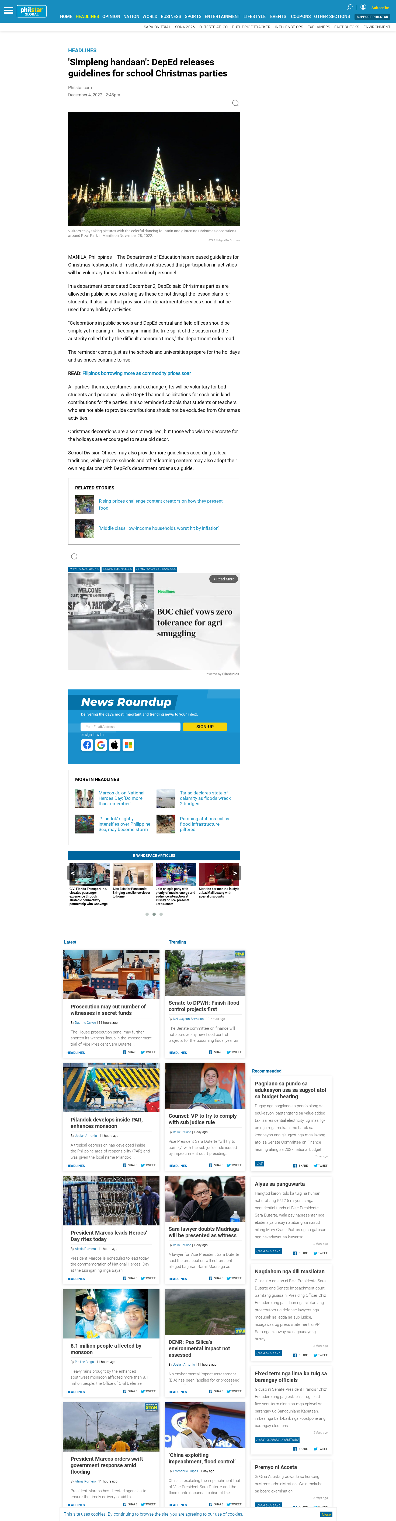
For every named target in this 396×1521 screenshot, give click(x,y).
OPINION (111, 16)
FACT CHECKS (346, 27)
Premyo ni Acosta (276, 1467)
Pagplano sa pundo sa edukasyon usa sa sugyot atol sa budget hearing (290, 1090)
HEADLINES (87, 16)
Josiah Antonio (184, 1364)
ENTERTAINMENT (222, 16)
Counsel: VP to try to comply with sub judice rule (203, 1119)
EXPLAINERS (319, 27)
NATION (131, 16)
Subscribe (380, 8)
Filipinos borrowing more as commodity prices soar (136, 373)
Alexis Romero (85, 1249)
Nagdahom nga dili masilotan (290, 1271)
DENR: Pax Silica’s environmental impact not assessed (199, 1348)
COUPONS (301, 16)
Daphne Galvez (85, 1023)
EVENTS (278, 16)
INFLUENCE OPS (289, 27)
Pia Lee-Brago (84, 1362)
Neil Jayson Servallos (188, 1019)
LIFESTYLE (255, 16)
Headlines (82, 50)
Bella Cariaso (182, 1132)
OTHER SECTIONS (332, 16)
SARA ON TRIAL (157, 27)
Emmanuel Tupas (185, 1471)
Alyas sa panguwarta (280, 1184)
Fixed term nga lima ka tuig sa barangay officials (291, 1376)
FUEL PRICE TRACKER (251, 27)
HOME (66, 16)
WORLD (150, 16)
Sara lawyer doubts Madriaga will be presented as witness (204, 1232)
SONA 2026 (185, 27)
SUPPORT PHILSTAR (372, 17)
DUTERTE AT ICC (213, 27)
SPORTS (193, 16)
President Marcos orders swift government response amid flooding (107, 1465)
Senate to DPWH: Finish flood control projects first (204, 1006)
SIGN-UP (205, 726)
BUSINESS (171, 16)
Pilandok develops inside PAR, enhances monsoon (107, 1122)
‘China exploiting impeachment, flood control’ (202, 1458)
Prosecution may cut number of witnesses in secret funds (108, 1009)
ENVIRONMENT (376, 27)
